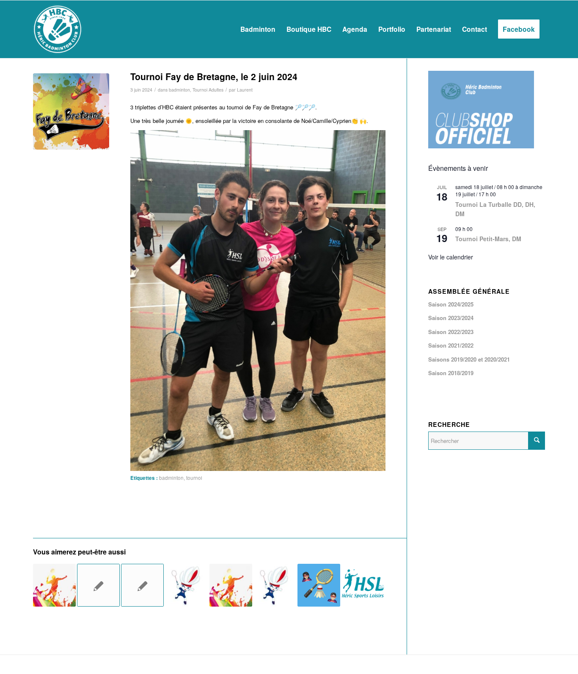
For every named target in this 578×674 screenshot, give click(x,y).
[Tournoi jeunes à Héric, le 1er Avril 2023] (186, 585)
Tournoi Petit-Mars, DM (488, 238)
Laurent (245, 89)
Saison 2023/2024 (450, 318)
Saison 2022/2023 (450, 332)
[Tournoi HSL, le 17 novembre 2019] (362, 585)
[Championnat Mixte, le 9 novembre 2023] (318, 585)
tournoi (194, 477)
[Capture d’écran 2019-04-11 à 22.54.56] (71, 111)
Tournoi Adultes (208, 89)
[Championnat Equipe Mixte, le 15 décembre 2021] (98, 585)
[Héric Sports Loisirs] (57, 29)
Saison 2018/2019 (450, 373)
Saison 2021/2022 (450, 345)
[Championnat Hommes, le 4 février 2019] (230, 585)
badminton (179, 89)
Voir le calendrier (450, 257)
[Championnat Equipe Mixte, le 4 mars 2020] (142, 585)
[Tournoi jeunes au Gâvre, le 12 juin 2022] (274, 585)
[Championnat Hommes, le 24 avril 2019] (54, 585)
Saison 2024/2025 (450, 304)
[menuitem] (258, 29)
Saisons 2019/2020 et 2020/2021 (469, 359)
